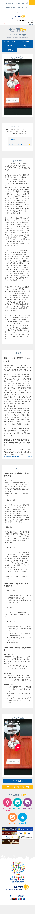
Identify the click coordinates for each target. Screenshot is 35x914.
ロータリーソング (9, 42)
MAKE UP (32, 2)
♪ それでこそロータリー (16, 144)
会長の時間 (25, 42)
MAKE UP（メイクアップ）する (17, 787)
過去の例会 (9, 50)
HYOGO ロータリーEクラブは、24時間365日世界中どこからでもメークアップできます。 (17, 7)
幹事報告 (9, 46)
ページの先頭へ (17, 781)
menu (3, 2)
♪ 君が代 (11, 139)
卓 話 (25, 46)
